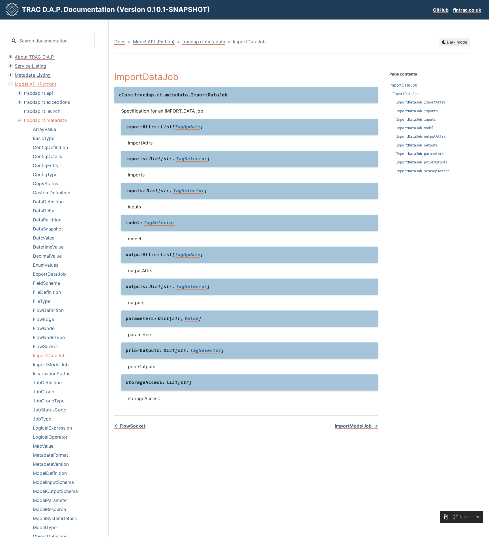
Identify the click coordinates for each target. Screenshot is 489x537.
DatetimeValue (48, 247)
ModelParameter (50, 500)
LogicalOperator (50, 437)
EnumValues (45, 265)
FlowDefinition (48, 310)
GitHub (441, 10)
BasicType (43, 138)
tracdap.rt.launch (42, 111)
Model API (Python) (35, 84)
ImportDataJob (49, 355)
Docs (119, 41)
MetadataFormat (50, 455)
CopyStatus (45, 183)
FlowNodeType (49, 337)
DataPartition (47, 220)
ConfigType (45, 174)
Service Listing (30, 66)
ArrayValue (44, 129)
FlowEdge (43, 319)
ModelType (45, 527)
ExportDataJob (49, 274)
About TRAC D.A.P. (35, 57)
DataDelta (43, 210)
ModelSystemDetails (55, 518)
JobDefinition (47, 382)
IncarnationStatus (51, 373)
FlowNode (44, 328)
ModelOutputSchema (55, 491)
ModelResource (49, 509)
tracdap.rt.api (38, 93)
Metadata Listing (33, 75)
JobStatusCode (49, 410)
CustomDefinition (51, 192)
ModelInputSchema (53, 482)
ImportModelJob (51, 364)
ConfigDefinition (50, 147)
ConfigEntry (46, 165)
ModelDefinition (50, 473)
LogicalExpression (52, 428)
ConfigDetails (47, 156)
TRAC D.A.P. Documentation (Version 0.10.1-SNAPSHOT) (116, 9)
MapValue (43, 446)
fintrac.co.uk (467, 10)
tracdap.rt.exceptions (47, 102)
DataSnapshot (48, 229)
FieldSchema (46, 283)
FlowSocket (45, 346)
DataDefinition (48, 201)
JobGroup (43, 391)
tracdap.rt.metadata (45, 120)
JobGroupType (49, 401)
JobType (42, 419)
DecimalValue (47, 256)
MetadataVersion (51, 464)
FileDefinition (47, 292)
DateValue (43, 238)
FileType (41, 301)
